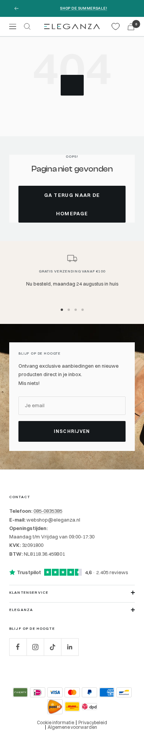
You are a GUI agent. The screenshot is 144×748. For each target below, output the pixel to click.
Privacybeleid (92, 722)
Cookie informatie (55, 722)
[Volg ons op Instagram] (35, 647)
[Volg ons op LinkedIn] (69, 647)
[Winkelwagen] (131, 26)
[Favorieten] (115, 26)
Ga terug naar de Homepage (72, 204)
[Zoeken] (27, 26)
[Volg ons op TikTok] (52, 647)
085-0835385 (47, 511)
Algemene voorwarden (72, 727)
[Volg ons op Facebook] (17, 647)
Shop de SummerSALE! (83, 8)
